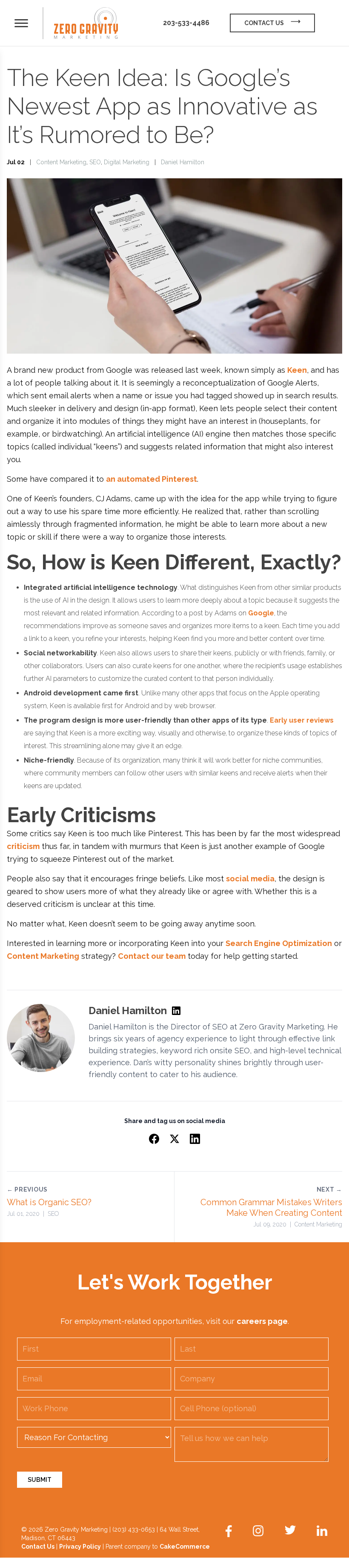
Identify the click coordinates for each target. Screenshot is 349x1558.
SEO (95, 162)
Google (261, 613)
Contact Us (37, 1546)
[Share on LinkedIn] (195, 1139)
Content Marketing (61, 162)
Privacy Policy (80, 1546)
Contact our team (152, 956)
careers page (262, 1321)
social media (250, 878)
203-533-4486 (186, 23)
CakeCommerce (185, 1546)
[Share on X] (174, 1139)
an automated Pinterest (151, 479)
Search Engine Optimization (279, 943)
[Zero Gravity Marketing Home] (86, 23)
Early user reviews (302, 720)
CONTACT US (264, 23)
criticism (23, 846)
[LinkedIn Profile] (176, 1010)
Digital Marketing (126, 162)
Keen (297, 370)
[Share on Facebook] (154, 1139)
